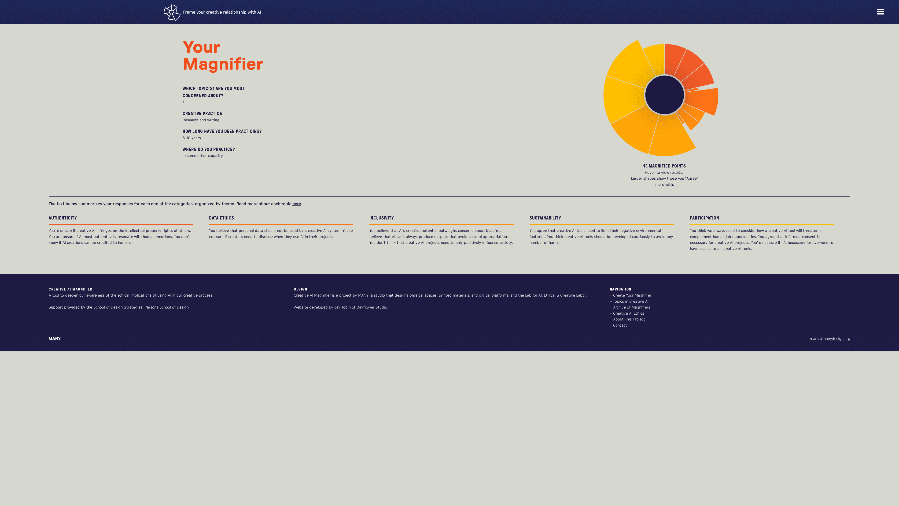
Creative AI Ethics (628, 313)
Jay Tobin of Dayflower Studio (360, 307)
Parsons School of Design (166, 307)
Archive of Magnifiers (631, 307)
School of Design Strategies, (118, 307)
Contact (620, 325)
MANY (363, 295)
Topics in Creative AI (630, 301)
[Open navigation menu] (880, 12)
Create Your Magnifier (632, 295)
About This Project (629, 319)
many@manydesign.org (830, 338)
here (296, 203)
